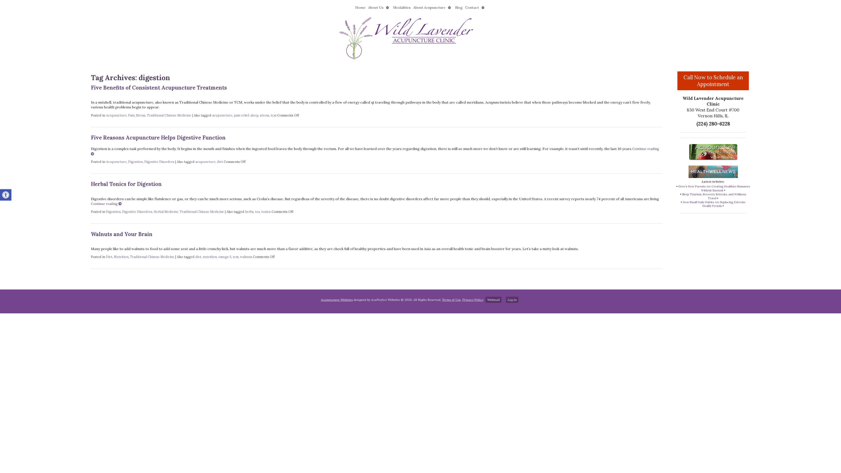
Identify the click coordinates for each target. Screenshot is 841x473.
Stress (140, 115)
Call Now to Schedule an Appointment (713, 81)
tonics (266, 212)
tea (257, 212)
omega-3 (224, 257)
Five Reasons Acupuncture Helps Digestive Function (158, 137)
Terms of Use (451, 300)
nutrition (210, 257)
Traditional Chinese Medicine (169, 115)
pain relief (241, 115)
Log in (512, 300)
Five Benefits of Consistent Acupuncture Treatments (159, 87)
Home (360, 7)
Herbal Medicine (166, 212)
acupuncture (222, 115)
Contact (472, 7)
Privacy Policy (472, 300)
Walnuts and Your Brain (121, 234)
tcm (273, 115)
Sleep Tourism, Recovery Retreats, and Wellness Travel (714, 196)
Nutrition (121, 257)
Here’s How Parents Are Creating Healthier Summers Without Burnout (714, 188)
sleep (254, 115)
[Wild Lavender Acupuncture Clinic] (420, 38)
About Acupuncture (429, 7)
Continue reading (104, 204)
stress (264, 115)
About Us (375, 7)
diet (220, 162)
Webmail (493, 300)
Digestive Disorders (159, 162)
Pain (131, 115)
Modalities (402, 7)
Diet (109, 257)
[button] (5, 195)
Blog (459, 7)
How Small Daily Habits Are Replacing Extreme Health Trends (714, 204)
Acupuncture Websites (337, 300)
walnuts (246, 257)
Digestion (135, 162)
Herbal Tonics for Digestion (126, 184)
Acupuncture (116, 115)
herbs (249, 212)
